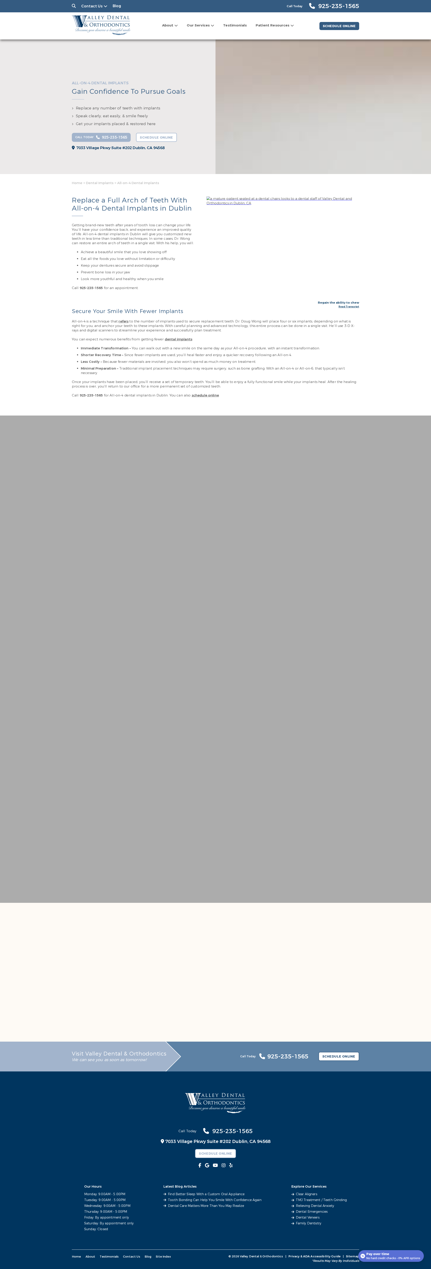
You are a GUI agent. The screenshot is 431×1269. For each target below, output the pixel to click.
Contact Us (92, 6)
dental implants (178, 339)
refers (123, 321)
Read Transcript (349, 307)
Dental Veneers (307, 1217)
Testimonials (235, 25)
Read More (83, 505)
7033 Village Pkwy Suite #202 (120, 147)
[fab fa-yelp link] (231, 1165)
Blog (117, 6)
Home (77, 183)
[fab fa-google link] (207, 1165)
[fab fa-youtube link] (215, 1165)
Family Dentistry (308, 1223)
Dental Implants (100, 183)
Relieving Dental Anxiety (315, 1206)
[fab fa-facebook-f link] (199, 1165)
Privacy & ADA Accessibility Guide (314, 1256)
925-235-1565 (91, 288)
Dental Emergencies (312, 1212)
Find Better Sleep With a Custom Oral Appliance (206, 1194)
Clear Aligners (306, 1194)
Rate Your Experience (125, 901)
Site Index (163, 1256)
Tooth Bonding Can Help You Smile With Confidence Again (215, 1200)
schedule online (205, 395)
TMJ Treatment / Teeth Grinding (321, 1200)
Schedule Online (339, 26)
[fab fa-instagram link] (224, 1165)
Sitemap (352, 1256)
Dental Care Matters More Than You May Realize (206, 1206)
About (168, 25)
